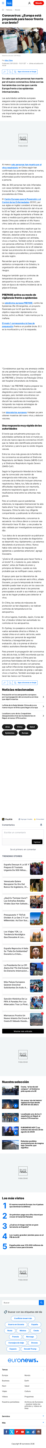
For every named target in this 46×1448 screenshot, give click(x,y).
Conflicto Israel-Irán (23, 1318)
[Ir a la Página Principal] (9, 3)
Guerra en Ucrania (16, 1324)
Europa (25, 733)
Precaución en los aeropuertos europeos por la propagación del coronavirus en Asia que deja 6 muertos (20, 697)
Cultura (28, 1391)
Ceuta (36, 1331)
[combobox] (23, 1302)
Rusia (9, 1331)
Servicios (6, 1416)
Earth (27, 1381)
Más (4, 1423)
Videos (5, 1396)
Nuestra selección (15, 1082)
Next (4, 1386)
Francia (15, 1337)
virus (7, 727)
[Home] (3, 10)
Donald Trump (30, 1349)
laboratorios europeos (16, 412)
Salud (32, 727)
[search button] (41, 1302)
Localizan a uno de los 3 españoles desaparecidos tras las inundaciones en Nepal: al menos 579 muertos (18, 715)
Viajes (4, 1391)
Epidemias (9, 733)
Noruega (30, 1337)
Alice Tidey (9, 60)
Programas (29, 1396)
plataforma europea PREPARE (19, 303)
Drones (34, 1343)
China (19, 727)
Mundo (17, 10)
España (34, 1324)
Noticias (9, 10)
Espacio (13, 1349)
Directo (39, 3)
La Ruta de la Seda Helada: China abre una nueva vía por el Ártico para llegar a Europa (20, 706)
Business (5, 1381)
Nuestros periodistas (10, 1402)
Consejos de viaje (16, 1343)
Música (23, 1331)
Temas (5, 1369)
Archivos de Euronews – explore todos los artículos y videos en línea (34, 1405)
